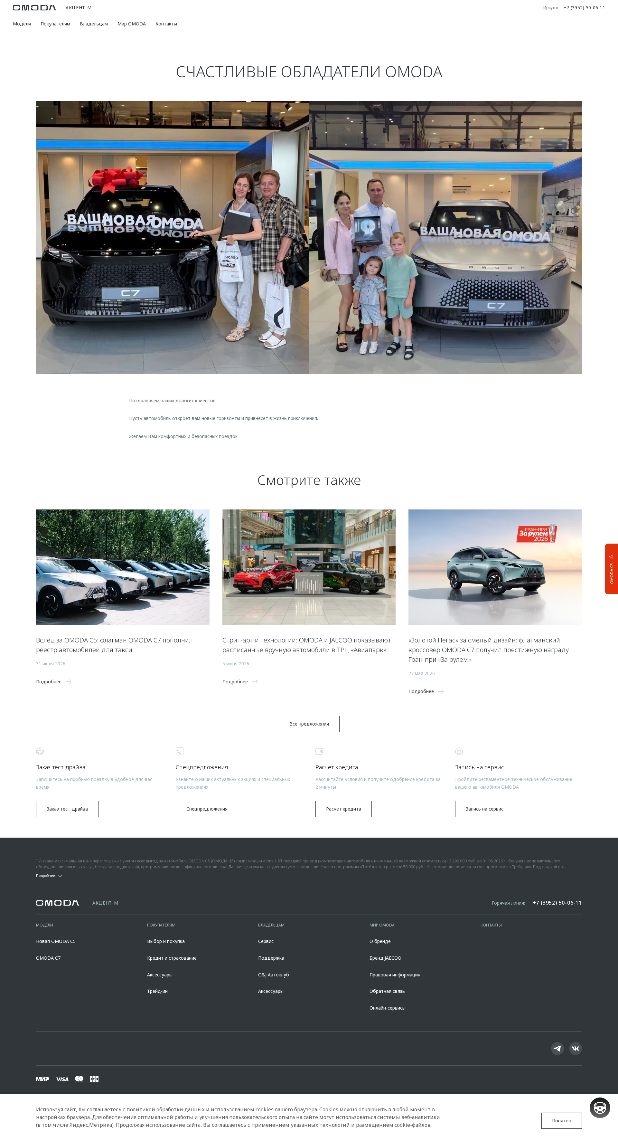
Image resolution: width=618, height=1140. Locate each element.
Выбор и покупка (166, 941)
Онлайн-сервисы (388, 1008)
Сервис (266, 941)
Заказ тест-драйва (67, 809)
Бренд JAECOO (385, 958)
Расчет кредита (343, 809)
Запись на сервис (484, 809)
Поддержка (271, 958)
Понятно (561, 1120)
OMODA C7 (48, 958)
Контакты (166, 24)
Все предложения (309, 724)
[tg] (557, 1048)
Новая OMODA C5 (56, 941)
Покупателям (55, 24)
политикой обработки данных (165, 1109)
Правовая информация (395, 975)
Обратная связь (387, 991)
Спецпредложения (207, 809)
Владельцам (94, 24)
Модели (22, 24)
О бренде (380, 941)
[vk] (575, 1048)
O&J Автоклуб (273, 975)
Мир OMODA (131, 24)
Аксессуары (160, 975)
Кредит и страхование (172, 958)
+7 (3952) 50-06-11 (584, 7)
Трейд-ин (157, 991)
